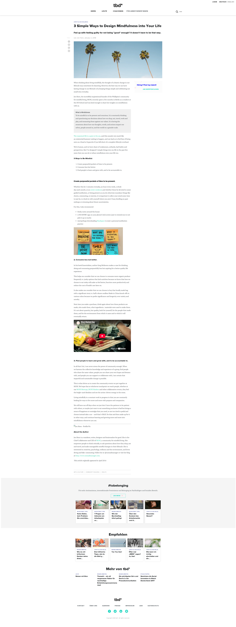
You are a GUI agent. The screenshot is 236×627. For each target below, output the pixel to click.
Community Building (92, 472)
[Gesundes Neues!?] (153, 504)
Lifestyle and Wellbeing (81, 22)
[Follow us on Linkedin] (120, 612)
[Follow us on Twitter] (115, 612)
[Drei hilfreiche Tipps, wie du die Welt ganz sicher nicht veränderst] (100, 543)
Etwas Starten (145, 574)
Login (214, 2)
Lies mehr (117, 495)
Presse (117, 605)
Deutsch (222, 2)
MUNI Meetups (82, 389)
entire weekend (96, 190)
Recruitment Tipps (82, 511)
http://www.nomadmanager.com (88, 456)
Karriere (106, 605)
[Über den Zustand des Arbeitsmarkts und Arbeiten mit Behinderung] (135, 504)
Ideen (93, 11)
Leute (104, 11)
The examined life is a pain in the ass (87, 136)
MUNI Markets (93, 389)
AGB (141, 605)
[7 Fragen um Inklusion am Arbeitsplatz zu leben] (101, 504)
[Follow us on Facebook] (109, 612)
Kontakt (80, 605)
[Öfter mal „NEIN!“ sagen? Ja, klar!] (135, 543)
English (231, 2)
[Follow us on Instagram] (126, 612)
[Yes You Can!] (118, 543)
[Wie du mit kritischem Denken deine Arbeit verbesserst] (83, 543)
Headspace (101, 221)
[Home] (118, 5)
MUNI (98, 440)
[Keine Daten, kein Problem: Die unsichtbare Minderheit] (83, 504)
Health (104, 472)
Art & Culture (78, 472)
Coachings (118, 11)
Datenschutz (153, 605)
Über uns (93, 605)
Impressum (129, 605)
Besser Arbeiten (116, 511)
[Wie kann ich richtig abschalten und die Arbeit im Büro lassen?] (152, 543)
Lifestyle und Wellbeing (153, 511)
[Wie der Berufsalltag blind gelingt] (118, 504)
